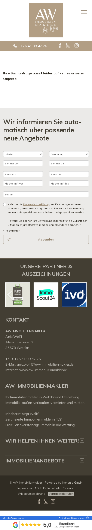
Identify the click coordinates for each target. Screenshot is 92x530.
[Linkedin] (68, 46)
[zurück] (10, 294)
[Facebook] (60, 46)
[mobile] (84, 12)
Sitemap (68, 488)
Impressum (25, 488)
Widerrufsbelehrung (31, 494)
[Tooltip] (87, 518)
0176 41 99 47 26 (32, 46)
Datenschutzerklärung (36, 204)
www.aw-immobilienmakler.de (43, 370)
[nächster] (82, 294)
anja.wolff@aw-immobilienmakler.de (45, 364)
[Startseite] (46, 20)
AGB (37, 488)
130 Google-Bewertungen (66, 526)
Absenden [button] (46, 239)
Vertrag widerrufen (61, 493)
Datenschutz (52, 488)
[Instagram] (76, 46)
